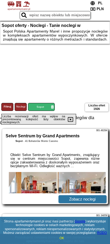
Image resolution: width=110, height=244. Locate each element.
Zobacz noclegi (82, 199)
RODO (102, 233)
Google (80, 221)
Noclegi (20, 106)
